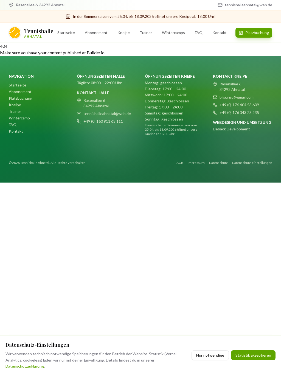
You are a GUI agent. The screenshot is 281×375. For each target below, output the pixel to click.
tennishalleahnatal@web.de (107, 113)
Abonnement (96, 32)
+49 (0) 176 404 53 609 (239, 104)
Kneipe (123, 32)
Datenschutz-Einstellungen (252, 163)
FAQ (199, 32)
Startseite (66, 32)
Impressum (196, 163)
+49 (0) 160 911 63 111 (103, 121)
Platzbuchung (257, 32)
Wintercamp (19, 118)
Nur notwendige (210, 355)
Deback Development (231, 129)
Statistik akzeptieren (253, 355)
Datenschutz (218, 163)
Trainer (146, 32)
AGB (179, 163)
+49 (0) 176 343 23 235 (239, 112)
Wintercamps (173, 32)
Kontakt (219, 32)
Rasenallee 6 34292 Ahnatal (96, 103)
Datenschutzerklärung (24, 366)
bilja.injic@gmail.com (237, 97)
